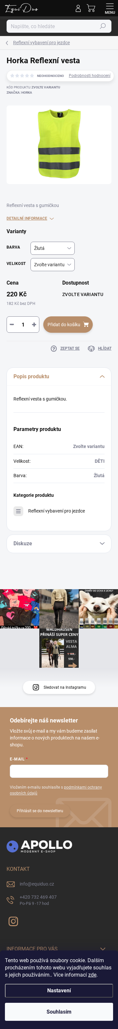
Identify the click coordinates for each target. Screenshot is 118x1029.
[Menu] (110, 8)
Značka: (19, 92)
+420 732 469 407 (38, 900)
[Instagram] (12, 920)
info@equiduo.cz (37, 884)
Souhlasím (59, 1012)
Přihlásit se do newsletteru (40, 811)
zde (92, 975)
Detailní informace (27, 218)
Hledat (103, 26)
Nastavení (59, 990)
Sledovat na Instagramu (65, 687)
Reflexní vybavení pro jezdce (56, 511)
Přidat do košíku (64, 324)
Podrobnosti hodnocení (89, 75)
